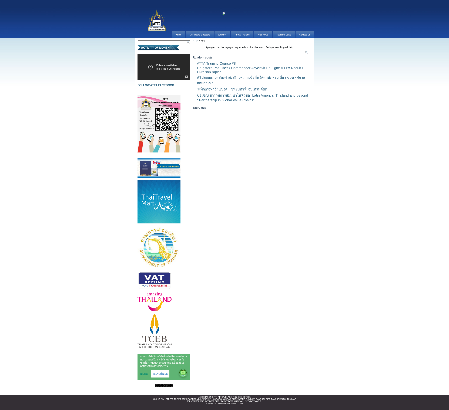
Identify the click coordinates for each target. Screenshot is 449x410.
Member (222, 34)
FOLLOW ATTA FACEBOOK (156, 85)
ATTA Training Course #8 (216, 63)
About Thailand (242, 34)
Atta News (263, 34)
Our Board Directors (200, 34)
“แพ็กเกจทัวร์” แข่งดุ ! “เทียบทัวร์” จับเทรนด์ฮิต (232, 89)
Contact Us (304, 34)
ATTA (195, 41)
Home (178, 34)
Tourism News (284, 34)
